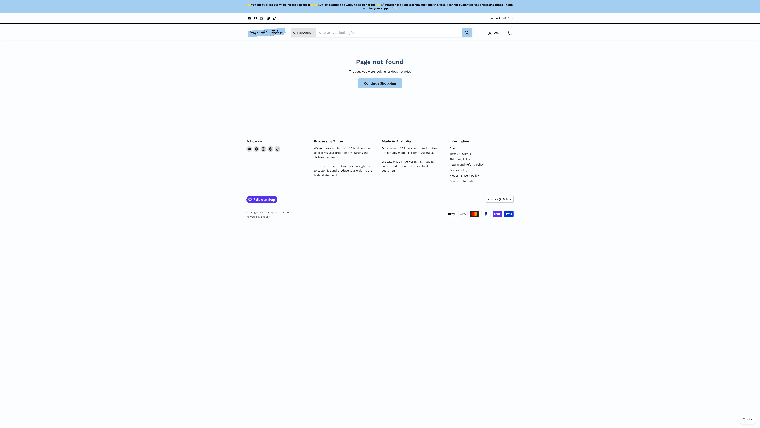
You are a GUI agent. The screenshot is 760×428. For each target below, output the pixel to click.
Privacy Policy (458, 170)
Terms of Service (461, 154)
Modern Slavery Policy (464, 175)
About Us (456, 148)
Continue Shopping (380, 83)
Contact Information (463, 181)
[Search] (467, 32)
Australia (500, 18)
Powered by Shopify (258, 216)
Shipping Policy (460, 159)
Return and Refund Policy (467, 164)
